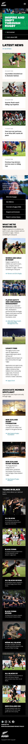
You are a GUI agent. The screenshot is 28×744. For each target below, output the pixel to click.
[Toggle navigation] (25, 4)
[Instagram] (6, 722)
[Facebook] (13, 722)
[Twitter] (9, 722)
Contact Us (5, 724)
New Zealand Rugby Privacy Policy (12, 726)
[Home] (5, 734)
